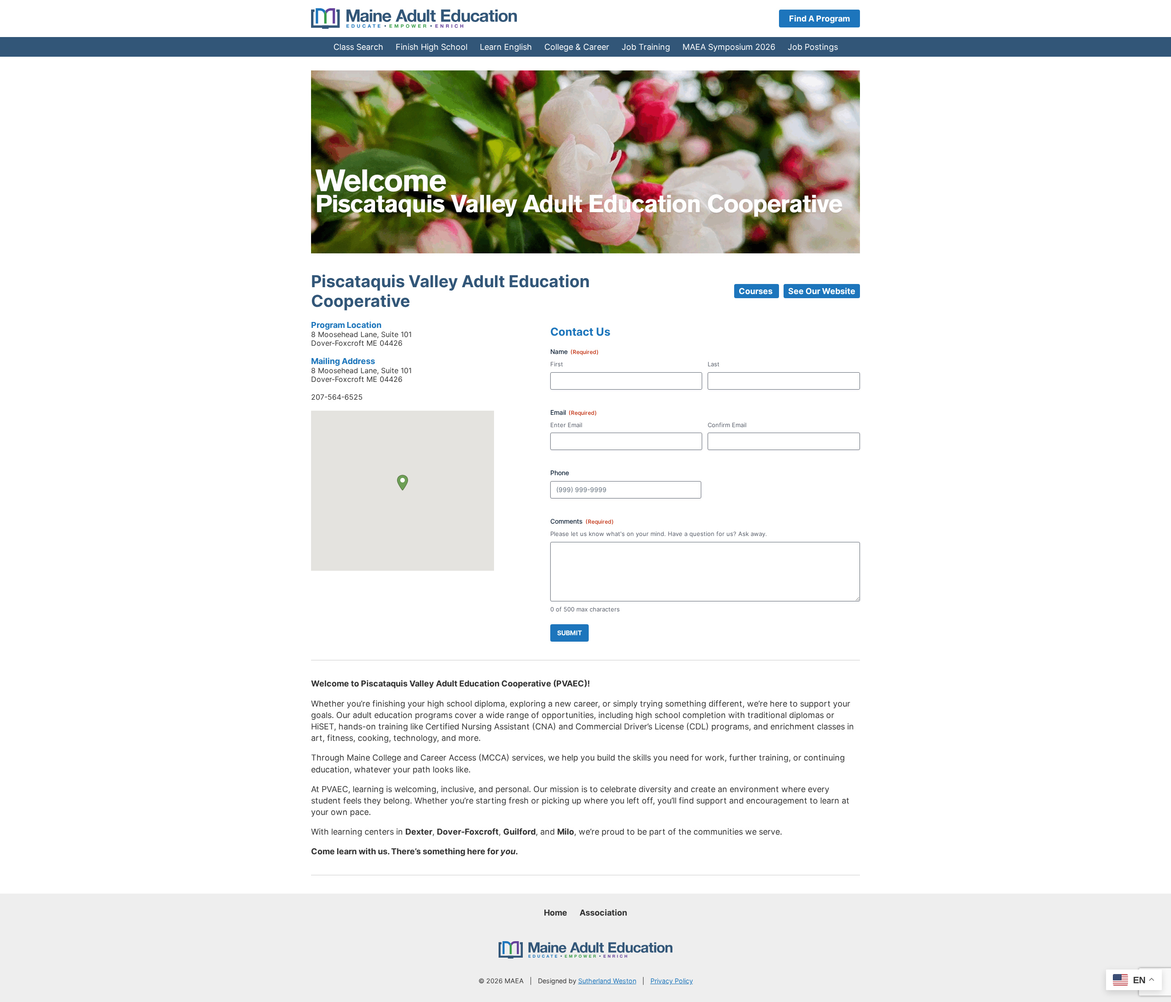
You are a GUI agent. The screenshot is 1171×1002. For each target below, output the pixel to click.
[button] (402, 483)
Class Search (358, 47)
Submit (569, 633)
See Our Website (821, 291)
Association (603, 912)
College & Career (576, 47)
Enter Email (566, 425)
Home (555, 912)
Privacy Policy (671, 981)
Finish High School (431, 47)
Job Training (646, 47)
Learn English (506, 47)
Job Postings (813, 47)
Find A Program (819, 18)
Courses (756, 291)
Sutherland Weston (607, 981)
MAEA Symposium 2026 (728, 47)
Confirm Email (727, 425)
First (556, 364)
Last (714, 364)
